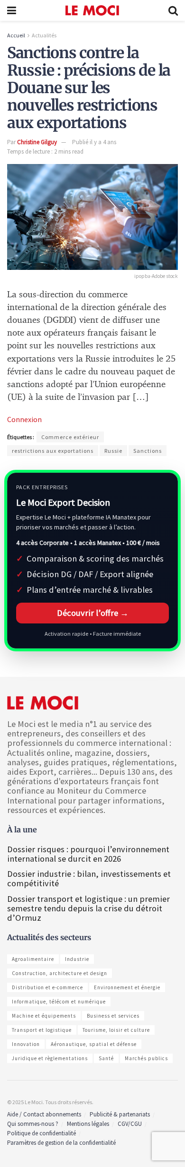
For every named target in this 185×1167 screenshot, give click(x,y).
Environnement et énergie (127, 987)
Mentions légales (88, 1124)
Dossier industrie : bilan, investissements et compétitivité (89, 878)
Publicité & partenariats (120, 1114)
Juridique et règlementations (50, 1058)
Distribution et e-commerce (47, 987)
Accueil (16, 35)
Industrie (77, 959)
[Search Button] (173, 10)
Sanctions (147, 450)
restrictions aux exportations (52, 450)
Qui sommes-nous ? (32, 1124)
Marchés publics (146, 1058)
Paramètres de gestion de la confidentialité (61, 1143)
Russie (113, 450)
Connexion (24, 419)
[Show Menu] (11, 10)
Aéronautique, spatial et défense (94, 1044)
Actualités (44, 35)
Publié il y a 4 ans (94, 142)
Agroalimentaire (33, 959)
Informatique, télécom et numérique (59, 1001)
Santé (106, 1058)
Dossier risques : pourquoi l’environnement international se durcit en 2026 (88, 854)
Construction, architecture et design (59, 973)
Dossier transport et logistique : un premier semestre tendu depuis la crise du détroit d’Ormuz (88, 908)
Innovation (26, 1044)
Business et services (113, 1015)
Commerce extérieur (70, 437)
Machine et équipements (44, 1015)
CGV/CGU (130, 1124)
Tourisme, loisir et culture (116, 1030)
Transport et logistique (42, 1030)
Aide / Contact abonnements (44, 1114)
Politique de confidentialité (41, 1133)
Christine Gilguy (37, 142)
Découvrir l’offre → (93, 612)
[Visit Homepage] (92, 10)
